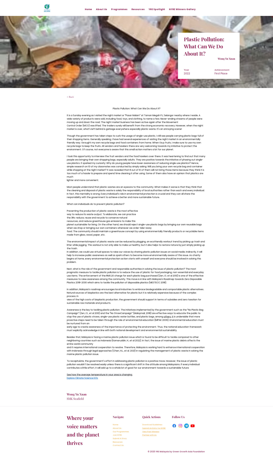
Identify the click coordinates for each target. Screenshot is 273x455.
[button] (102, 9)
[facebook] (174, 425)
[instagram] (180, 425)
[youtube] (192, 425)
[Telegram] (186, 425)
